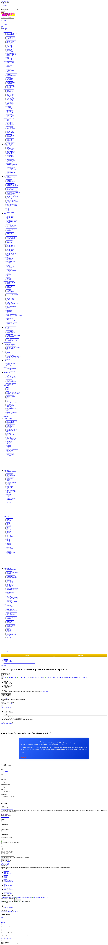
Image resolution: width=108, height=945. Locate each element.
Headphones (9, 435)
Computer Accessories (9, 61)
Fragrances (9, 375)
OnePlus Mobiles (10, 149)
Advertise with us (8, 890)
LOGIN (27, 655)
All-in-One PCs (10, 103)
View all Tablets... (10, 161)
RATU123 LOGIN (8, 418)
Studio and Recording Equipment (14, 315)
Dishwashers (9, 242)
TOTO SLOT (7, 516)
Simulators (8, 580)
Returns (5, 876)
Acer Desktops (9, 97)
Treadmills (8, 365)
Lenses (8, 593)
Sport (5, 360)
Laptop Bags (9, 140)
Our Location (4, 5)
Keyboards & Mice (10, 82)
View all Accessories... (11, 175)
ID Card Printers (10, 266)
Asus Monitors (9, 108)
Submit (2, 819)
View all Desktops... (11, 104)
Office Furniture (10, 218)
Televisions (9, 179)
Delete (7, 829)
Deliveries (6, 875)
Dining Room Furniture (11, 221)
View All (8, 279)
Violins (8, 324)
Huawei (8, 522)
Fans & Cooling (10, 41)
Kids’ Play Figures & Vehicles (13, 357)
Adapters (8, 69)
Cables (8, 66)
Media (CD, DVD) (10, 62)
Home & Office (10, 99)
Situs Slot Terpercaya (39, 677)
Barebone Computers (11, 47)
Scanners (8, 262)
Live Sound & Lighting (11, 314)
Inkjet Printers (9, 259)
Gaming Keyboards (11, 253)
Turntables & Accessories (12, 202)
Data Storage (9, 49)
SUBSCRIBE (18, 900)
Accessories (9, 136)
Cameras (8, 590)
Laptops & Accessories (9, 118)
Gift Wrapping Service (9, 886)
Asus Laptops (9, 122)
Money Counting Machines (12, 338)
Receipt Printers (10, 331)
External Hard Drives (11, 54)
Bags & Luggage (10, 369)
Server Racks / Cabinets (12, 294)
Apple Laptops (9, 126)
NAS (7, 57)
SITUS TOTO (7, 470)
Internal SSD (9, 50)
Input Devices (9, 81)
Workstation (9, 134)
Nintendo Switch (10, 584)
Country (3, 942)
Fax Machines (9, 263)
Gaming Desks (9, 217)
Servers (8, 307)
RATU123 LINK (8, 660)
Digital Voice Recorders (12, 196)
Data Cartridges (10, 59)
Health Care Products (11, 381)
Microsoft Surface (10, 160)
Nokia (7, 524)
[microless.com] (8, 16)
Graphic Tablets (10, 85)
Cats (7, 397)
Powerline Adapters (11, 306)
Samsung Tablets (10, 159)
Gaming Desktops (10, 100)
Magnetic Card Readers (11, 340)
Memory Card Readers (11, 73)
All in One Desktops (11, 443)
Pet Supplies (6, 385)
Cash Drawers (9, 330)
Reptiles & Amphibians (11, 412)
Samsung (8, 278)
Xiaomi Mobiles (10, 148)
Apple (7, 537)
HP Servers (9, 310)
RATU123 (6, 659)
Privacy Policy (7, 888)
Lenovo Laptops (10, 124)
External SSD (9, 51)
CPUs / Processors (10, 36)
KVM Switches (10, 291)
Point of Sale (6, 327)
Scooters (8, 361)
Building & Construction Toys (13, 356)
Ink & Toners (9, 486)
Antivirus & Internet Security (13, 347)
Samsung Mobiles (10, 151)
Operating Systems (10, 344)
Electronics (6, 176)
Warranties (6, 877)
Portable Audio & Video (12, 191)
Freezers (8, 241)
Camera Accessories (11, 594)
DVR (7, 208)
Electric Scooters (10, 355)
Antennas (8, 297)
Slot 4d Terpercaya (54, 677)
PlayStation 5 (9, 581)
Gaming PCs (9, 441)
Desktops (8, 90)
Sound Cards (9, 44)
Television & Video (11, 177)
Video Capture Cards (11, 40)
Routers (8, 283)
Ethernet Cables (10, 299)
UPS (7, 71)
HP (7, 275)
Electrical (8, 224)
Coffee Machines (10, 232)
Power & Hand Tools (11, 225)
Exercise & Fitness (10, 363)
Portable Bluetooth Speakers (13, 169)
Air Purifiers (9, 233)
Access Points (9, 286)
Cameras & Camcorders (12, 187)
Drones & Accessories (11, 589)
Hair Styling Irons (10, 376)
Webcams (8, 74)
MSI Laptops (9, 127)
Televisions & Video (11, 569)
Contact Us (6, 871)
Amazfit (8, 541)
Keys (7, 319)
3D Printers (9, 269)
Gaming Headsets (10, 251)
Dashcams (8, 210)
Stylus (7, 173)
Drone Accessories (10, 353)
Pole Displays (9, 334)
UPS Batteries (9, 79)
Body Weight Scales (11, 383)
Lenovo (8, 534)
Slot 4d (15, 677)
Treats (7, 389)
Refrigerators (9, 240)
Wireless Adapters (10, 285)
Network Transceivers (11, 293)
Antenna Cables (10, 298)
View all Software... (11, 350)
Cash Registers (9, 339)
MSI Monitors (9, 114)
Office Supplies (7, 342)
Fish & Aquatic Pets (11, 408)
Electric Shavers (10, 380)
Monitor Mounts (10, 115)
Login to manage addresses (7, 938)
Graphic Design (10, 348)
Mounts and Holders (11, 172)
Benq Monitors (9, 110)
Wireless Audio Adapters (12, 201)
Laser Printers (9, 258)
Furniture (8, 214)
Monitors (8, 106)
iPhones (8, 147)
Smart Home (9, 600)
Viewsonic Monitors (11, 112)
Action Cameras (10, 189)
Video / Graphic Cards (11, 33)
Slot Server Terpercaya (81, 677)
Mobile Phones (9, 146)
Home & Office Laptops (12, 449)
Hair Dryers (9, 379)
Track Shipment (7, 873)
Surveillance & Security (11, 205)
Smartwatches (9, 155)
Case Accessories (10, 37)
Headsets (8, 77)
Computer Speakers (11, 75)
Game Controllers (10, 86)
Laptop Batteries (10, 139)
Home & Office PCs (11, 439)
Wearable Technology (11, 153)
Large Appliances (10, 237)
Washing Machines (10, 238)
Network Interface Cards (12, 303)
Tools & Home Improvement (13, 222)
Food (7, 388)
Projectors (8, 180)
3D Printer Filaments (11, 270)
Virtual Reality (9, 585)
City (2, 943)
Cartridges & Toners (11, 271)
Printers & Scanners (11, 471)
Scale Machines (10, 336)
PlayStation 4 (9, 583)
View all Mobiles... (10, 152)
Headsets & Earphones (11, 164)
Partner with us (7, 892)
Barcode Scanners (10, 332)
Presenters (8, 87)
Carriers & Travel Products (12, 393)
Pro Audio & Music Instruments (13, 598)
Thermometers (9, 384)
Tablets (8, 527)
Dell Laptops (9, 123)
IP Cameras (9, 290)
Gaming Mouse (10, 254)
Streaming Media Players (12, 185)
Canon (8, 277)
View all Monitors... (11, 116)
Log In (5, 22)
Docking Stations (10, 142)
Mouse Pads (9, 83)
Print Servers (9, 304)
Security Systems (10, 212)
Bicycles (8, 364)
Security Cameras (10, 206)
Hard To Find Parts (8, 885)
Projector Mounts (10, 183)
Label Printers (9, 267)
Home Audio (9, 199)
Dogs (7, 387)
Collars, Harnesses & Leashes (13, 392)
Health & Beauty (7, 372)
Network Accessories (11, 301)
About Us (6, 872)
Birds (7, 410)
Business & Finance (11, 346)
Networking (9, 494)
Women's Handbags (11, 368)
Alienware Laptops (10, 128)
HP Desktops (9, 91)
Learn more (45, 691)
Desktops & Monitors (9, 89)
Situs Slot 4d (67, 677)
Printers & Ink (7, 257)
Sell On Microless (8, 893)
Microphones (9, 78)
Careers (5, 879)
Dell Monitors (9, 111)
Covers (8, 549)
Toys (5, 351)
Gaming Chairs (10, 216)
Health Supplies (10, 395)
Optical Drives (9, 42)
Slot (5, 677)
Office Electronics (10, 490)
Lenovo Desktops (10, 98)
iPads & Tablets (10, 156)
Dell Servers (9, 308)
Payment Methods (8, 880)
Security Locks (9, 143)
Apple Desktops (10, 94)
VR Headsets (9, 255)
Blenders (8, 230)
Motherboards (9, 38)
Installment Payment (8, 881)
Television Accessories (11, 577)
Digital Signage (10, 492)
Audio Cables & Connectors (13, 320)
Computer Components (11, 420)
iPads (7, 157)
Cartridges (8, 274)
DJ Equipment (9, 318)
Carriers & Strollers (10, 404)
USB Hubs (9, 65)
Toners (8, 273)
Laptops (8, 119)
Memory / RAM (10, 46)
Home (5, 213)
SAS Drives (9, 58)
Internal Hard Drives (11, 53)
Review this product (5, 814)
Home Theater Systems (11, 204)
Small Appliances (10, 226)
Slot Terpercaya (26, 677)
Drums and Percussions (11, 322)
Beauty (8, 373)
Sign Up (5, 24)
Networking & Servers (9, 281)
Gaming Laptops (10, 131)
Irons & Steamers (10, 229)
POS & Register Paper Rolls (13, 335)
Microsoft (8, 530)
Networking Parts (10, 282)
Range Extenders (10, 302)
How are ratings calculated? (7, 809)
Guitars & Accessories (11, 316)
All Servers (9, 311)
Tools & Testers (10, 70)
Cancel (2, 829)
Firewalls (8, 287)
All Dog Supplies (10, 396)
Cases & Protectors (10, 165)
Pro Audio (6, 312)
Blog (5, 884)
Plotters (8, 265)
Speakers (8, 433)
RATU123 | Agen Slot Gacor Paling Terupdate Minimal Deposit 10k (19, 663)
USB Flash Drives (10, 55)
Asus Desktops (9, 95)
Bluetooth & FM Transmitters (13, 192)
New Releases (7, 651)
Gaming (5, 244)
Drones (8, 352)
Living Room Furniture (11, 220)
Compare (4, 697)
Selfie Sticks (9, 171)
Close (2, 917)
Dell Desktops (9, 93)
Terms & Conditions (8, 889)
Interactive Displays (11, 491)
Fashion (5, 367)
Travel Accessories (10, 371)
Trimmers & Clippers (11, 377)
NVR (7, 209)
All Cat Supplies (10, 406)
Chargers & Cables (10, 167)
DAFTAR (80, 655)
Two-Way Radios (10, 193)
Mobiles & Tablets (8, 144)
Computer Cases (10, 34)
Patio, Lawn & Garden (11, 236)
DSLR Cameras (10, 188)
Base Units (9, 328)
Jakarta (5, 1)
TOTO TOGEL (7, 568)
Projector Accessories (11, 184)
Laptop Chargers (10, 138)
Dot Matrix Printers (10, 261)
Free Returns (4, 3)
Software (6, 343)
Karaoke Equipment (11, 326)
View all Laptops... (10, 135)
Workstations (9, 102)
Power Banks (9, 168)
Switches (8, 289)
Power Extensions (10, 67)
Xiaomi (8, 523)
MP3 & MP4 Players (11, 195)
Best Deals (6, 416)
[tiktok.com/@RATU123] (8, 907)
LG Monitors (9, 107)
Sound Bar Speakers (11, 200)
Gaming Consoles (10, 246)
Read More (24, 757)
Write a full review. (5, 817)
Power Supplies (10, 45)
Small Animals (9, 413)
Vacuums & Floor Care (11, 228)
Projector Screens (10, 181)
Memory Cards (9, 63)
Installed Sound (10, 323)
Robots (8, 359)
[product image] (4, 665)
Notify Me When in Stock (7, 723)
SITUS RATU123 (8, 32)
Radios (8, 197)
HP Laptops (9, 120)
